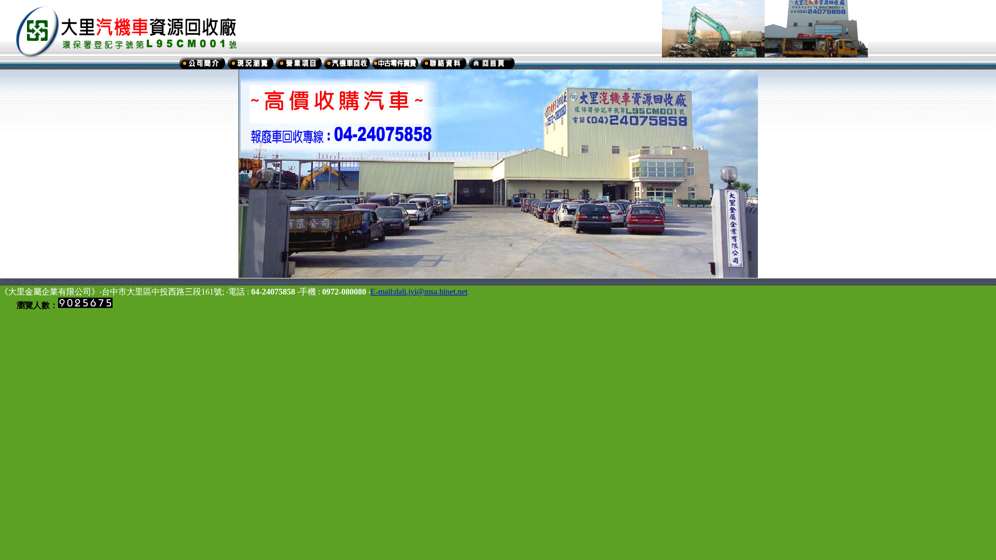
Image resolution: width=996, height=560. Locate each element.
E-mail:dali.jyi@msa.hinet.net (418, 291)
